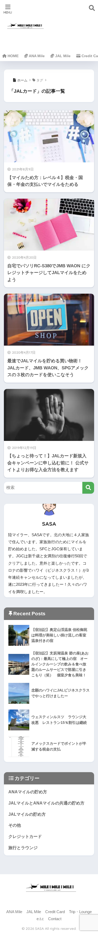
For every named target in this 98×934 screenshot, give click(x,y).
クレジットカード (25, 836)
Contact (54, 919)
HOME (13, 56)
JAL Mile (62, 56)
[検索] (88, 488)
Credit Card (55, 912)
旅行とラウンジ (23, 848)
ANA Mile (36, 56)
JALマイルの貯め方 (27, 814)
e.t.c (40, 919)
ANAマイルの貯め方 (27, 792)
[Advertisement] (73, 28)
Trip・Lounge (80, 912)
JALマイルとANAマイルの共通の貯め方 (46, 803)
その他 (14, 825)
